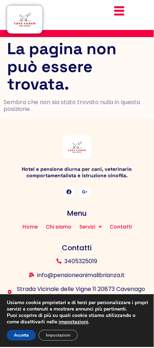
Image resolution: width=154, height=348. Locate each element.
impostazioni (73, 322)
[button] (90, 226)
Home (30, 226)
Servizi (87, 226)
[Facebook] (69, 192)
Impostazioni (58, 335)
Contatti (120, 226)
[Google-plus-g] (85, 192)
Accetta (21, 335)
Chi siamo (58, 226)
